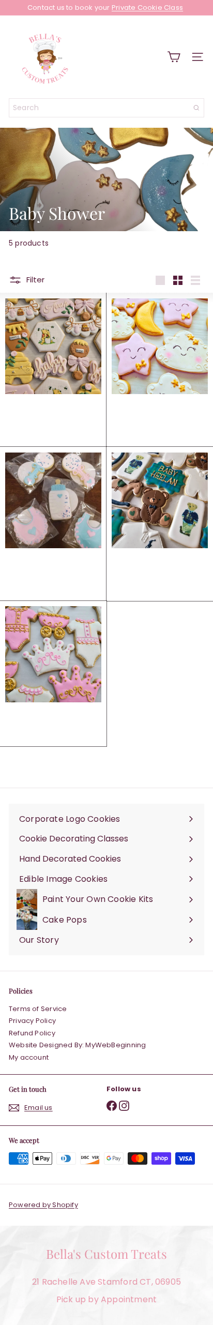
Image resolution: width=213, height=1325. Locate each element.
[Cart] (174, 57)
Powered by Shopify (43, 1205)
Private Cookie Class (147, 7)
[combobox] (106, 107)
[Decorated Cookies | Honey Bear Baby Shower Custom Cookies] (53, 370)
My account (29, 1057)
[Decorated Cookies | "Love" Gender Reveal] (53, 519)
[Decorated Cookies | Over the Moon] (159, 365)
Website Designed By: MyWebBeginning (77, 1045)
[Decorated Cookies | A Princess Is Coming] (53, 673)
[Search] (196, 107)
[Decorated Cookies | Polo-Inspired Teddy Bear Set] (159, 524)
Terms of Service (38, 1009)
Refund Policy (32, 1033)
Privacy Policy (32, 1021)
